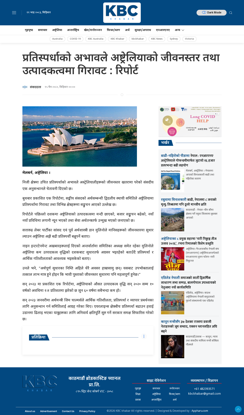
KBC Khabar (117, 39)
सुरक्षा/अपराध (143, 30)
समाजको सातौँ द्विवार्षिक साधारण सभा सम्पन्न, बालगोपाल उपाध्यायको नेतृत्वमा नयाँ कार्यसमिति (188, 282)
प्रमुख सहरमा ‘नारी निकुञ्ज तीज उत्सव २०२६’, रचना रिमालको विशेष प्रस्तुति (188, 241)
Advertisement (48, 411)
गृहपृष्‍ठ (29, 30)
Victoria (189, 39)
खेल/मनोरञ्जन (93, 30)
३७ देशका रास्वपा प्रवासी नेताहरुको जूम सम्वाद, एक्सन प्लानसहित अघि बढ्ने (189, 326)
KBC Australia (95, 39)
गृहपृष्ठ (138, 388)
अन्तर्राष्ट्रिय (73, 30)
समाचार (42, 30)
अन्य (177, 30)
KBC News (157, 39)
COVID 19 (75, 39)
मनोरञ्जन (175, 388)
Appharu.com (200, 411)
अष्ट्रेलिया (57, 30)
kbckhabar (138, 39)
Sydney (174, 39)
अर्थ (127, 30)
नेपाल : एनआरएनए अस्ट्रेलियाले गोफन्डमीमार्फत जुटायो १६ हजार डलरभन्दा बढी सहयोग (188, 160)
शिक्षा (137, 394)
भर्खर (165, 143)
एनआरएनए (163, 30)
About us (30, 411)
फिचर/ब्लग (113, 30)
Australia (57, 39)
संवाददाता (35, 87)
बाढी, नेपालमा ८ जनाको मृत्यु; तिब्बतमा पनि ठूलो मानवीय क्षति (188, 202)
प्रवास (138, 400)
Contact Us (68, 411)
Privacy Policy (87, 411)
